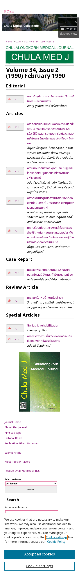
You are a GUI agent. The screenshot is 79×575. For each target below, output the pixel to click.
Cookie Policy (56, 542)
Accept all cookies (39, 554)
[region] (39, 544)
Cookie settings (56, 537)
